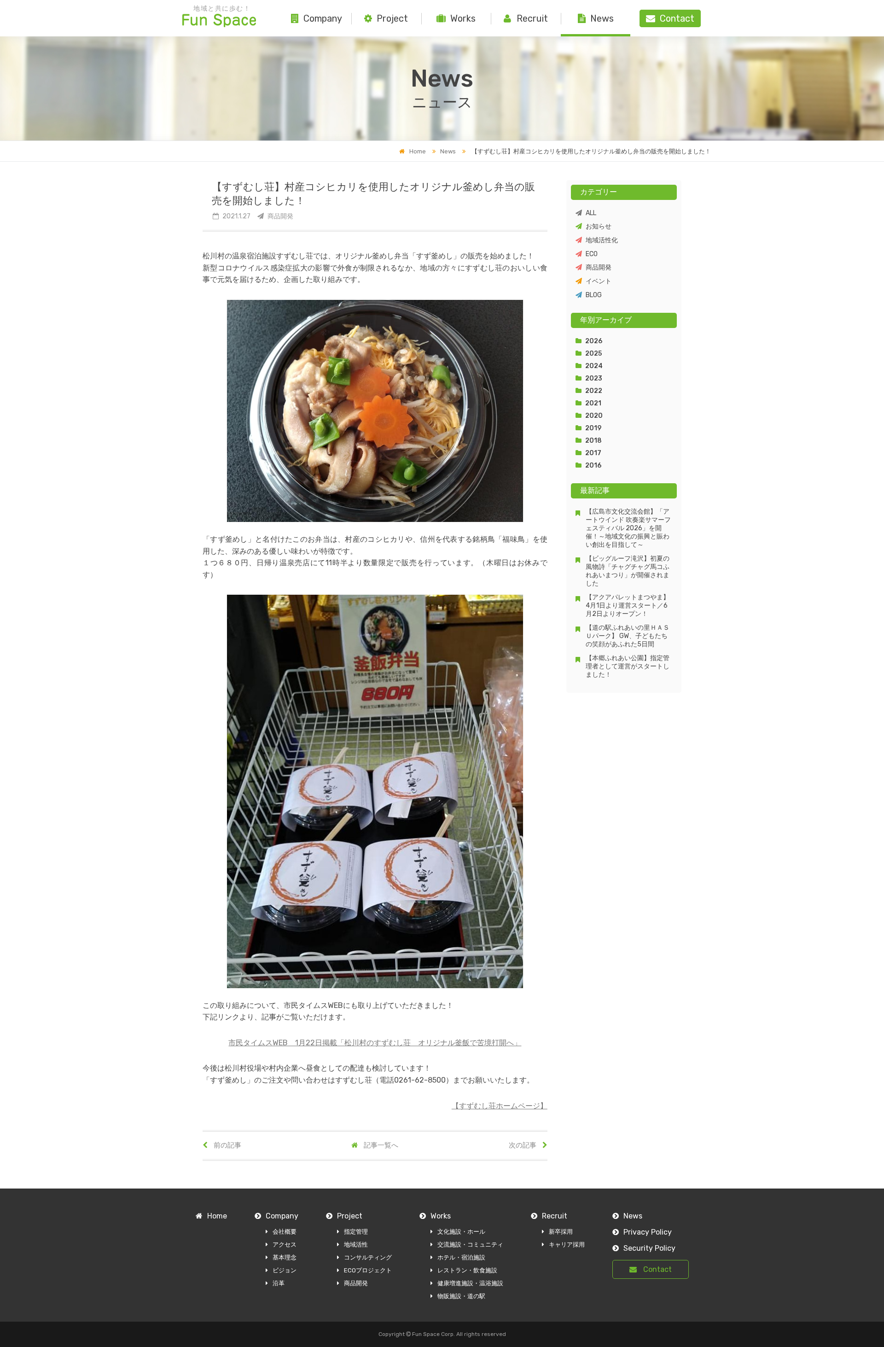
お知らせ (598, 226)
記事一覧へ (380, 1145)
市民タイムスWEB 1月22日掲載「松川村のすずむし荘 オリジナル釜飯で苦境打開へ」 (374, 1042)
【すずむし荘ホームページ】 (499, 1105)
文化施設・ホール (461, 1231)
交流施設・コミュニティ (470, 1244)
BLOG (594, 295)
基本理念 (285, 1257)
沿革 (279, 1283)
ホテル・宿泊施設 (461, 1257)
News (602, 18)
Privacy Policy (647, 1232)
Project (392, 18)
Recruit (532, 18)
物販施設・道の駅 (461, 1296)
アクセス (285, 1244)
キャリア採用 (567, 1244)
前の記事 (226, 1145)
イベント (598, 281)
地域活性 (356, 1244)
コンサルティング (368, 1257)
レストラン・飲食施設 (467, 1270)
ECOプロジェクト (368, 1270)
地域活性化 (602, 240)
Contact (656, 1269)
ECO (592, 254)
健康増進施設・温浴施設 (470, 1283)
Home (417, 151)
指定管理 (356, 1231)
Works (463, 18)
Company (322, 18)
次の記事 (523, 1145)
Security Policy (649, 1248)
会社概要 (285, 1231)
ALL (591, 213)
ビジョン (285, 1270)
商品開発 (598, 267)
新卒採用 (561, 1231)
